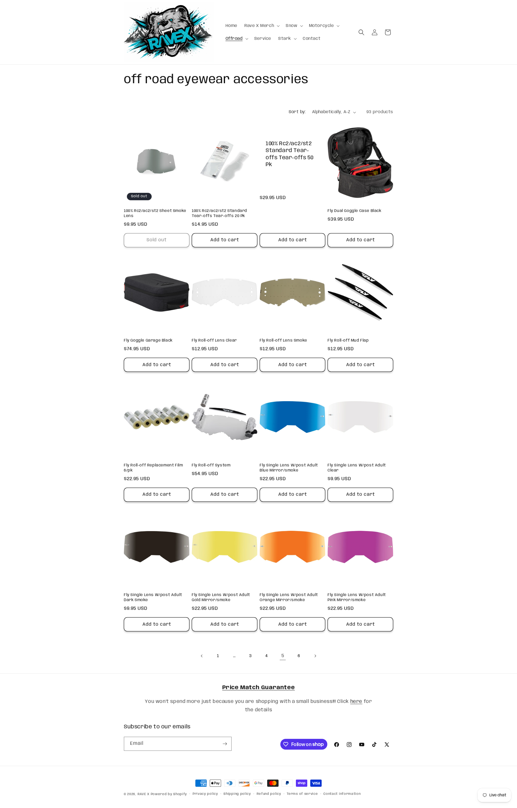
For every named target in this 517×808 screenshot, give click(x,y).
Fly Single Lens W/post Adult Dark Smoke (153, 597)
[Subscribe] (224, 744)
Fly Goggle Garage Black (148, 340)
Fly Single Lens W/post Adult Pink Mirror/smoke (357, 597)
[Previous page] (202, 656)
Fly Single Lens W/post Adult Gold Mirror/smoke (221, 597)
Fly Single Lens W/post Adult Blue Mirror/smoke (289, 467)
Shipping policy (237, 794)
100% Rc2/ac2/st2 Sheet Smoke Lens (155, 213)
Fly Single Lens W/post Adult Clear (357, 467)
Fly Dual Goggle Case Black (354, 211)
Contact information (342, 794)
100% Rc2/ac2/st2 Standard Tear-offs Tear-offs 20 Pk (219, 213)
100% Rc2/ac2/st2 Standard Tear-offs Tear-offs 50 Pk (289, 154)
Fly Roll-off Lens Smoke (283, 340)
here (356, 701)
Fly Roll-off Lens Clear (214, 340)
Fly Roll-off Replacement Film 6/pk (153, 467)
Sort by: (297, 112)
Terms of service (302, 794)
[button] (261, 25)
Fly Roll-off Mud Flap (348, 340)
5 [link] (283, 655)
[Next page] (315, 656)
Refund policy (269, 794)
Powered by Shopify (169, 794)
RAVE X (144, 794)
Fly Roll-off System (211, 465)
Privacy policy (205, 794)
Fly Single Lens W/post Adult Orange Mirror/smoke (289, 597)
